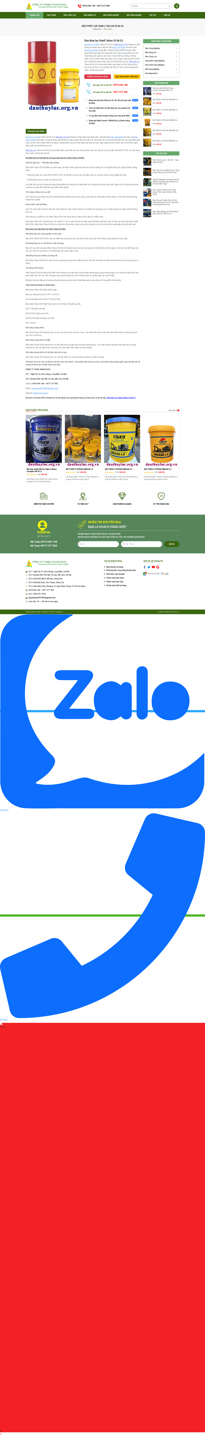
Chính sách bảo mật (114, 582)
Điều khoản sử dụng (114, 567)
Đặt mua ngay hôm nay (127, 76)
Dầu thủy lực (70, 15)
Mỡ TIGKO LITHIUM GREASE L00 (165, 130)
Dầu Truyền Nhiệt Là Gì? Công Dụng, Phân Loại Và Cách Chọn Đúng (165, 192)
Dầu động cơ (90, 15)
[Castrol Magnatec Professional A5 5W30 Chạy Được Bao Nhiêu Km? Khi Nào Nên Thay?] (147, 182)
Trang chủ (34, 15)
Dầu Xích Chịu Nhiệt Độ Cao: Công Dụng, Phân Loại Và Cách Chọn (166, 171)
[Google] (157, 567)
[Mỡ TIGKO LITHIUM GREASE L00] (147, 132)
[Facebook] (144, 567)
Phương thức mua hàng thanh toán (121, 570)
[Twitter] (148, 567)
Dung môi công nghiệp (155, 61)
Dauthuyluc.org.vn (40, 393)
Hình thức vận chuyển (115, 574)
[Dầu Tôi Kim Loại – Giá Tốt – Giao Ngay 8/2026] (147, 161)
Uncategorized (151, 73)
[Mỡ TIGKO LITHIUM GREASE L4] (147, 101)
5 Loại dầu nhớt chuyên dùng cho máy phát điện (109, 116)
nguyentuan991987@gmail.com (44, 388)
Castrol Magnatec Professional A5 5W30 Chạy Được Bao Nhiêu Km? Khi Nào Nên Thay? (166, 181)
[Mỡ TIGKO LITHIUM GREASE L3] (147, 111)
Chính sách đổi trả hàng (116, 585)
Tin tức (152, 15)
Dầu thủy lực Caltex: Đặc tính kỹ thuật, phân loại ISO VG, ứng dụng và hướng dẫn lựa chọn (165, 202)
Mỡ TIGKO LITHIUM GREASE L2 (165, 120)
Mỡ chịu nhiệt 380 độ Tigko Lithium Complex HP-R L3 (163, 89)
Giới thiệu (51, 15)
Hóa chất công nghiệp (154, 65)
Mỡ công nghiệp (134, 15)
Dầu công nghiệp (111, 15)
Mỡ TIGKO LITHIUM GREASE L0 (165, 141)
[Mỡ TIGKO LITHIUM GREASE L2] (147, 122)
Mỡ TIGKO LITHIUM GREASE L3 (165, 110)
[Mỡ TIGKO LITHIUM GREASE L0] (147, 142)
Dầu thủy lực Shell (91, 44)
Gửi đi (172, 544)
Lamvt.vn (175, 612)
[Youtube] (153, 567)
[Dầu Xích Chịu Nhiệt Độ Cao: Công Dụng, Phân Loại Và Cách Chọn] (147, 172)
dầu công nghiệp (91, 50)
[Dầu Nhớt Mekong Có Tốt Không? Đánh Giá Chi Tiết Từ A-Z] (147, 213)
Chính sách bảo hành (115, 578)
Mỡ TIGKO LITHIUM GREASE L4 (165, 99)
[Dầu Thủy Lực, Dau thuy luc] (47, 6)
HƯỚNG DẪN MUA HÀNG (97, 76)
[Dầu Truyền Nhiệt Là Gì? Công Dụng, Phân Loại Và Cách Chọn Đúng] (147, 192)
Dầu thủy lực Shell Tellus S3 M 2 (120, 398)
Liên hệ (167, 15)
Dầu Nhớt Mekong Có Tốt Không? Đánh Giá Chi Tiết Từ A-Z (165, 212)
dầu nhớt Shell (119, 47)
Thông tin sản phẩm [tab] (36, 131)
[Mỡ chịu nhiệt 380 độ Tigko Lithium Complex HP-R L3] (147, 91)
